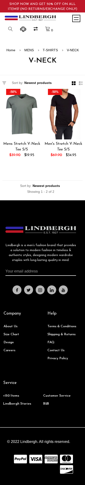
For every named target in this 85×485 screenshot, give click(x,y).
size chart (11, 334)
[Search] (11, 30)
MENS (29, 50)
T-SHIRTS (50, 50)
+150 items (11, 396)
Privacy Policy (57, 358)
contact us (55, 350)
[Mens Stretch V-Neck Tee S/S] (22, 115)
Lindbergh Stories (17, 404)
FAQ (51, 342)
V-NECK (73, 50)
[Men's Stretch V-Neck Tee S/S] (63, 115)
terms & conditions (61, 326)
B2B (46, 404)
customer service (57, 396)
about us (10, 326)
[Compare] (36, 29)
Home (10, 50)
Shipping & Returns (61, 334)
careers (9, 350)
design (9, 342)
